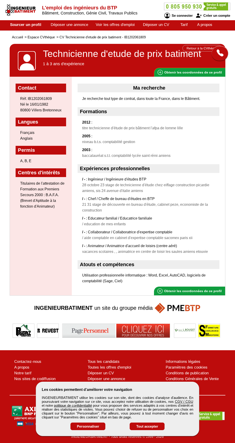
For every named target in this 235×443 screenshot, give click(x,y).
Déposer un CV (156, 25)
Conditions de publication (187, 373)
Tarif (184, 25)
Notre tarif (22, 373)
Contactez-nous (27, 361)
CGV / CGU (184, 401)
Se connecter (182, 15)
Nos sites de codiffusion (35, 379)
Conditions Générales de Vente (192, 379)
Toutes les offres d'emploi (109, 367)
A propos (204, 25)
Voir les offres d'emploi (115, 25)
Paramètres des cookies (186, 367)
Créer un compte (216, 15)
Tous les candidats (104, 361)
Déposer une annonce (69, 25)
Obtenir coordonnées (192, 72)
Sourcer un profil (25, 25)
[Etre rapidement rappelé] (218, 53)
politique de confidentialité (73, 405)
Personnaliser (88, 426)
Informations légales (183, 361)
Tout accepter (147, 426)
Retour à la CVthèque (202, 48)
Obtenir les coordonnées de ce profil (192, 291)
